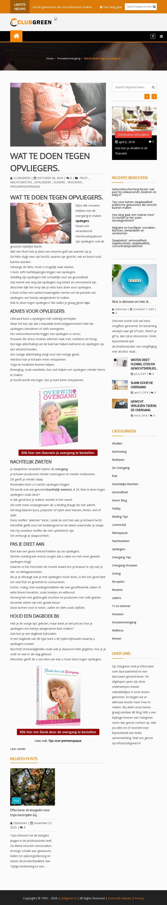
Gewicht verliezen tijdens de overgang (143, 406)
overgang (61, 469)
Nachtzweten (21, 182)
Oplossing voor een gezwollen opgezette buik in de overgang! (133, 153)
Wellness (118, 630)
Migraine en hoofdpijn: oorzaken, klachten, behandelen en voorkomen (134, 230)
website (126, 898)
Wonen (116, 638)
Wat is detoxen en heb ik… (131, 302)
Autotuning (119, 451)
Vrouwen (74, 182)
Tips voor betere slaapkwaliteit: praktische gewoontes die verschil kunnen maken (134, 205)
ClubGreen (21, 178)
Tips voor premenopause (64, 741)
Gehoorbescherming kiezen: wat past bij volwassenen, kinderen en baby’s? (134, 192)
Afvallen (117, 443)
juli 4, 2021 (140, 374)
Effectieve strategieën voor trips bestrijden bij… (30, 812)
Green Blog (119, 500)
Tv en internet (121, 606)
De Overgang (121, 468)
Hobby (116, 508)
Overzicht (114, 898)
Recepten (118, 581)
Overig (116, 573)
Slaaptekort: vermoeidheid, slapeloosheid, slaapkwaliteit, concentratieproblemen (131, 243)
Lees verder (18, 749)
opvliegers (42, 182)
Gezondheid (120, 492)
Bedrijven (118, 460)
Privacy (139, 898)
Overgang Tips (121, 557)
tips (87, 303)
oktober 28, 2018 (50, 178)
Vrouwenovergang (68, 58)
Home (50, 58)
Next (147, 96)
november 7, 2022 (143, 309)
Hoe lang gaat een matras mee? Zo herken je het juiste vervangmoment (133, 217)
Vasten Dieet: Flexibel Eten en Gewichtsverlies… (144, 364)
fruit (84, 178)
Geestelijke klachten (125, 484)
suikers (59, 182)
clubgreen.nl (68, 898)
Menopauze (120, 533)
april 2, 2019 (141, 392)
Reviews (117, 590)
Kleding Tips (120, 516)
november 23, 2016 (131, 142)
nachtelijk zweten (58, 489)
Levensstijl (119, 525)
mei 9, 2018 (140, 415)
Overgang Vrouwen (133, 135)
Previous (154, 96)
